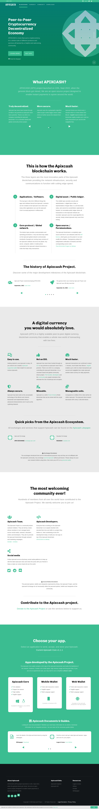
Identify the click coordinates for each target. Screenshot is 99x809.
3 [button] (49, 294)
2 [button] (50, 127)
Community (41, 4)
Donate (9, 542)
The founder (48, 375)
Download (26, 742)
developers (56, 375)
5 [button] (53, 294)
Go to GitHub (68, 742)
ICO (11, 112)
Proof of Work (52, 395)
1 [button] (48, 127)
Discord (94, 35)
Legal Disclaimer (62, 802)
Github (75, 786)
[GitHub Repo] (82, 1)
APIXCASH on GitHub (42, 539)
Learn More (15, 53)
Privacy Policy (72, 802)
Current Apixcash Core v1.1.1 (49, 650)
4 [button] (51, 294)
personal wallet (66, 460)
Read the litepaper (15, 59)
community (42, 377)
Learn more (27, 285)
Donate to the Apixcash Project (31, 609)
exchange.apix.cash (30, 440)
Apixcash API (55, 786)
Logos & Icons (77, 784)
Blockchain (23, 4)
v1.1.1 (86, 1)
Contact (15, 542)
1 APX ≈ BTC (9, 1)
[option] (21, 115)
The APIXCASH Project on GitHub (66, 246)
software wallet (67, 671)
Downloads (50, 4)
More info (55, 807)
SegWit (72, 115)
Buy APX (29, 53)
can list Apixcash (48, 458)
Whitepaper (76, 791)
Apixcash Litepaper (81, 428)
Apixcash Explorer (56, 784)
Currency (32, 4)
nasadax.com (66, 440)
